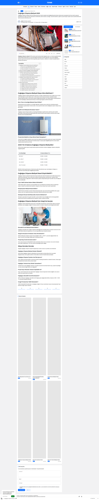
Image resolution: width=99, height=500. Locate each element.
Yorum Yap (93, 498)
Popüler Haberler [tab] (68, 26)
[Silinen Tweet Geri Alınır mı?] (73, 51)
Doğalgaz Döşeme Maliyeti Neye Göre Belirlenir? (28, 65)
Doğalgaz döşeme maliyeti (24, 56)
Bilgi (65, 59)
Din (65, 63)
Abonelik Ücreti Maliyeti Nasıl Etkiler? (28, 78)
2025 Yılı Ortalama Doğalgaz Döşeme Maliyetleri (28, 70)
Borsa (66, 61)
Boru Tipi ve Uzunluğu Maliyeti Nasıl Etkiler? (29, 66)
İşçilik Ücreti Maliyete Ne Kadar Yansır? (28, 67)
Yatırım (66, 87)
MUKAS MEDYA (33, 496)
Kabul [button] (13, 496)
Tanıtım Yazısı (22, 496)
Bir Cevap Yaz (21, 466)
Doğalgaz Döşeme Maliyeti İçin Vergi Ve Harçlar (28, 77)
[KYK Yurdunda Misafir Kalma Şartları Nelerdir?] (39, 339)
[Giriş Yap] (81, 2)
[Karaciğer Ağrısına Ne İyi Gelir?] (73, 46)
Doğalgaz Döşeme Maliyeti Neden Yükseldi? (29, 83)
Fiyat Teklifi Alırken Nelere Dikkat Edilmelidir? (29, 73)
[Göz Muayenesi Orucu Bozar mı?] (24, 339)
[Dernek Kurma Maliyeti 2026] (54, 339)
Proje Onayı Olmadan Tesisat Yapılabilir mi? (29, 87)
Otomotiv (66, 74)
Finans (66, 68)
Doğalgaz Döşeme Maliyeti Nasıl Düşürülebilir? (28, 71)
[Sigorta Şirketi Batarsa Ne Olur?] (73, 30)
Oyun (65, 76)
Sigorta (66, 81)
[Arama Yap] (79, 2)
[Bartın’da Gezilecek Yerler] (39, 421)
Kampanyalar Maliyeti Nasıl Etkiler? (27, 74)
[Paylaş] (97, 498)
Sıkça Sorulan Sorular (23, 82)
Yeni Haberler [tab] (77, 26)
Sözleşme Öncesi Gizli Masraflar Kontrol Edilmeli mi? (30, 75)
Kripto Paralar (67, 72)
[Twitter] (81, 496)
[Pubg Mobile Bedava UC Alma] (73, 35)
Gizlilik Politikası (5, 496)
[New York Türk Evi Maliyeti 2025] (54, 421)
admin (22, 21)
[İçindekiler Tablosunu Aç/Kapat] (39, 64)
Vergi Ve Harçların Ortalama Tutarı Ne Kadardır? (30, 79)
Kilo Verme (66, 70)
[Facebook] (79, 496)
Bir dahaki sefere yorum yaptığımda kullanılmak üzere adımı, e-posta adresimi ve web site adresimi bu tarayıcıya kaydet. (39, 487)
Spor (65, 83)
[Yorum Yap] (49, 53)
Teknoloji (66, 85)
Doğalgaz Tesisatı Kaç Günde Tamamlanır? (29, 86)
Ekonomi (66, 65)
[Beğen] (47, 53)
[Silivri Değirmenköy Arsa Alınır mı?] (73, 41)
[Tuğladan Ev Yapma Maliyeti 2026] (24, 421)
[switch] (19, 2)
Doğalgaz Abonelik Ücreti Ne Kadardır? (28, 88)
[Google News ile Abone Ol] (21, 53)
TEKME (49, 3)
